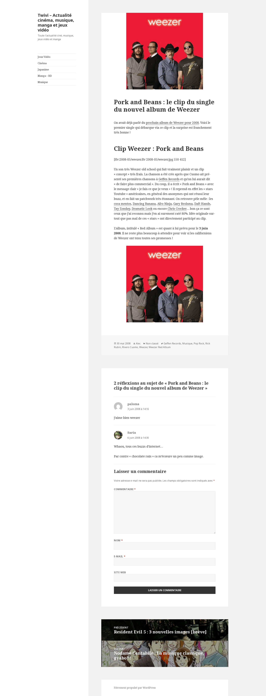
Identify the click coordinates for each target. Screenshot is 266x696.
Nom (118, 540)
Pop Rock (199, 343)
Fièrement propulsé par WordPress (135, 687)
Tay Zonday (122, 209)
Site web (120, 572)
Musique (43, 82)
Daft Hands (202, 204)
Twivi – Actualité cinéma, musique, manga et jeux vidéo (56, 22)
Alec (138, 343)
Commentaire (125, 489)
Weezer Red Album (160, 347)
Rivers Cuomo (130, 347)
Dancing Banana (144, 204)
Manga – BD (45, 75)
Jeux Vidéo (44, 57)
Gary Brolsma (183, 204)
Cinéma (42, 63)
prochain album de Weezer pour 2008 (172, 123)
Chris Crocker (177, 209)
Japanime (43, 69)
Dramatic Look (142, 209)
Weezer (143, 347)
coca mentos (122, 204)
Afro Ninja (164, 204)
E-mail (119, 556)
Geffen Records (169, 179)
